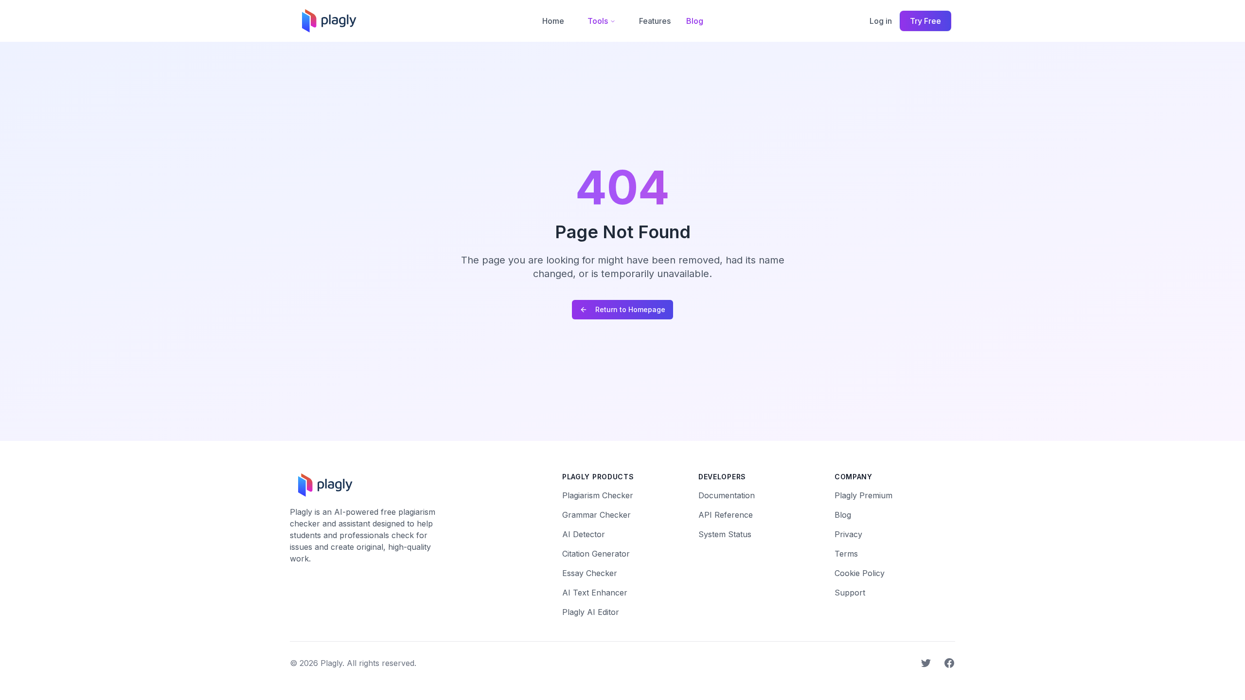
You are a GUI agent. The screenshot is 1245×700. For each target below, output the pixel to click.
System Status (724, 534)
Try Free (925, 21)
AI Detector (583, 534)
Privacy (848, 534)
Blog (694, 21)
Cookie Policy (860, 573)
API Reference (725, 515)
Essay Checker (589, 573)
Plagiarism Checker (597, 495)
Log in (881, 21)
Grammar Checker (596, 515)
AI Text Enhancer (594, 592)
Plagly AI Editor (590, 612)
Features (655, 21)
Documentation (726, 495)
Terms (846, 554)
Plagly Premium (863, 495)
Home (553, 21)
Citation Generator (596, 554)
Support (850, 592)
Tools (597, 21)
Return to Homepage (630, 309)
